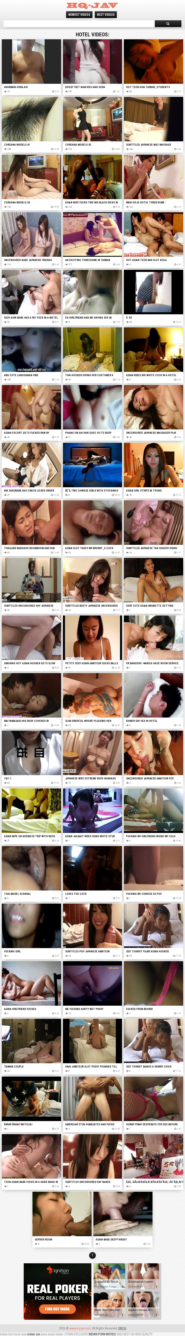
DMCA (122, 1328)
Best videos (106, 14)
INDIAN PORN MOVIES (102, 1334)
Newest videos (79, 14)
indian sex (33, 1334)
